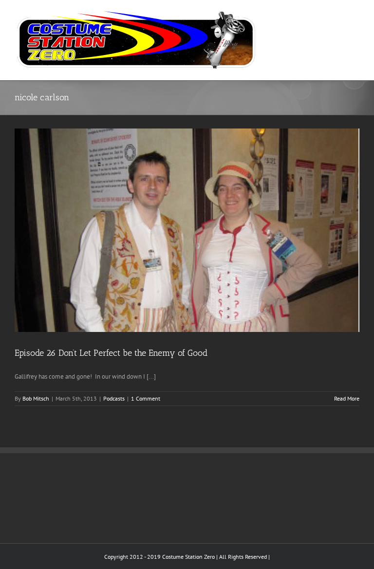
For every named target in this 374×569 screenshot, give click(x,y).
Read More (346, 398)
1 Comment (145, 398)
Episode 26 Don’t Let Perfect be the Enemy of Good (111, 353)
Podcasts (114, 398)
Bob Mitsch (35, 398)
